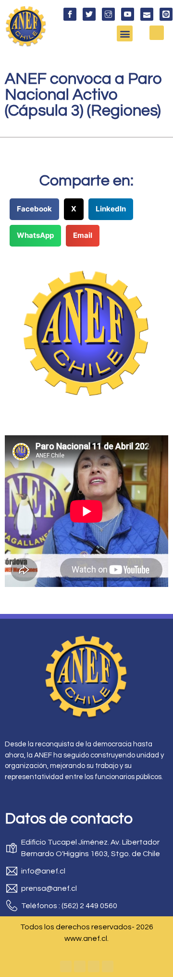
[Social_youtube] (127, 14)
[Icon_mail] (146, 14)
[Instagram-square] (93, 966)
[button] (125, 33)
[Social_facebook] (69, 14)
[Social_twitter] (89, 14)
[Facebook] (66, 966)
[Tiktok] (107, 966)
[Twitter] (80, 966)
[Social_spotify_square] (166, 14)
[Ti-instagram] (108, 14)
